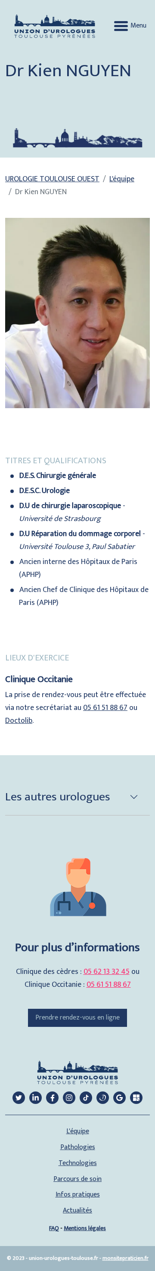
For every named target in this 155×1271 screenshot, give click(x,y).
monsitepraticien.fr (125, 1258)
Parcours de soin (77, 1179)
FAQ (54, 1228)
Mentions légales (85, 1228)
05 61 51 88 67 (105, 707)
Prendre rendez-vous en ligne (77, 1017)
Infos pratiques (78, 1194)
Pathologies (77, 1147)
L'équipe (121, 179)
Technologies (78, 1163)
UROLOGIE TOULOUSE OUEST (52, 179)
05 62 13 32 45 (107, 971)
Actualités (77, 1210)
